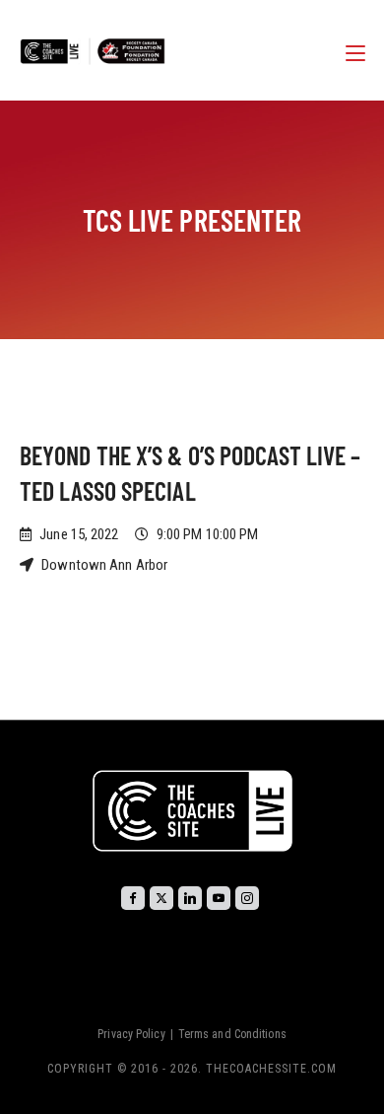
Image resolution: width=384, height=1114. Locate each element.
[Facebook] (133, 898)
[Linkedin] (190, 898)
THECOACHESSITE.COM (271, 1069)
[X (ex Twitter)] (161, 898)
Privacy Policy (130, 1034)
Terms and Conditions (232, 1034)
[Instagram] (247, 898)
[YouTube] (218, 898)
